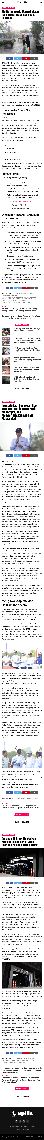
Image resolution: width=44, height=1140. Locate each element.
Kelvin (5, 299)
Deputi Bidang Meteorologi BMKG (15, 297)
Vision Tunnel (8, 1062)
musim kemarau (8, 301)
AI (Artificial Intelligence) (26, 1058)
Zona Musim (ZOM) (23, 302)
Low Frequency (15, 299)
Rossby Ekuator (9, 302)
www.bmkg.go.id (25, 201)
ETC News (24, 1126)
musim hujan (27, 299)
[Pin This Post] (26, 58)
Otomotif (6, 1060)
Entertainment (13, 1126)
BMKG (18, 293)
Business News (23, 1129)
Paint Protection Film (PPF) (22, 1060)
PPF (35, 1060)
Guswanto (33, 297)
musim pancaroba (22, 301)
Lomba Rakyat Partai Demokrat (27, 798)
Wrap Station (20, 1062)
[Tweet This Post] (18, 58)
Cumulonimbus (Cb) (10, 295)
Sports (33, 1126)
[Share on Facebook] (9, 58)
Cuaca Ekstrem (27, 293)
